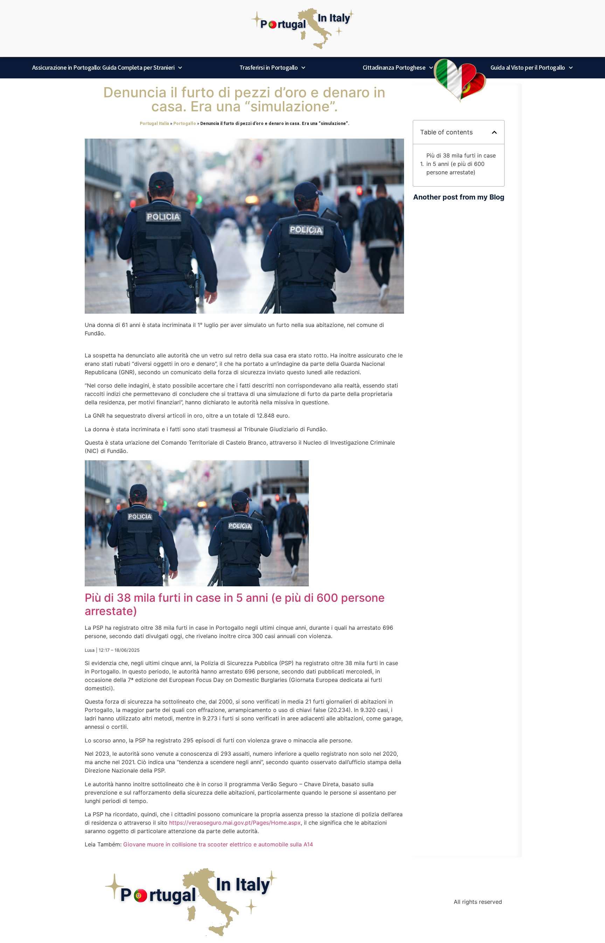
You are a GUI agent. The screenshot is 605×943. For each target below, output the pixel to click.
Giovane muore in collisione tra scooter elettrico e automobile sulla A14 (218, 844)
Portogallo (184, 123)
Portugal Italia (154, 123)
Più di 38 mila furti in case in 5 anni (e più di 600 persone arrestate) (235, 604)
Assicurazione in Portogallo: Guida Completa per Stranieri (103, 67)
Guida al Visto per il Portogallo (528, 67)
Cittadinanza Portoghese (394, 67)
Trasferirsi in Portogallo (268, 67)
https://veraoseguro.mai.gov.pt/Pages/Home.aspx (235, 822)
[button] (494, 132)
